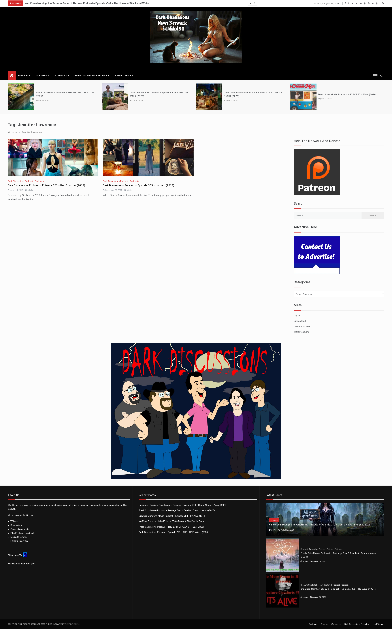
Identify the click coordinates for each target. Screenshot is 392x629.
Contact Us (62, 75)
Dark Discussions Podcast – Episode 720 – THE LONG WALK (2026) (173, 532)
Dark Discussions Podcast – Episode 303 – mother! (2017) (138, 185)
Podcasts (24, 75)
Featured (274, 520)
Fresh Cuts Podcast (317, 549)
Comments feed (302, 326)
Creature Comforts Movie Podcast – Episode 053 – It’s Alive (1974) (172, 516)
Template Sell (72, 624)
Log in (297, 315)
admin (30, 190)
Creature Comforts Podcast (311, 585)
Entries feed (300, 321)
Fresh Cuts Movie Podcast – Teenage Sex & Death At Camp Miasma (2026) (177, 510)
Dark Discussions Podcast (20, 181)
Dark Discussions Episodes (92, 75)
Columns (41, 75)
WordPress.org (301, 332)
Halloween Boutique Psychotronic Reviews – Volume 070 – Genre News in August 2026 (182, 505)
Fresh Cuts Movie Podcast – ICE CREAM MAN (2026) (347, 94)
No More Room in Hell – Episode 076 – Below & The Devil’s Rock (171, 521)
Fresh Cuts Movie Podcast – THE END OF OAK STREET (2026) (171, 526)
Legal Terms (123, 75)
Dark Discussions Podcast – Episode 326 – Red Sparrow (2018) (46, 185)
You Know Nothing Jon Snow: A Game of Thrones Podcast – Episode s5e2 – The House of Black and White (87, 3)
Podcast (330, 549)
